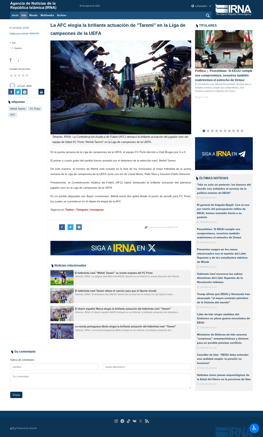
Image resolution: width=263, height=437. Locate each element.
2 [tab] (208, 131)
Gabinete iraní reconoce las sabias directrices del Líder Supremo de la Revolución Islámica (220, 278)
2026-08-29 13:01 (208, 242)
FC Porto (35, 108)
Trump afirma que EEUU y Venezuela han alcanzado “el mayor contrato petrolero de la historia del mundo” (223, 298)
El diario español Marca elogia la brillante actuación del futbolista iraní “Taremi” (123, 308)
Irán (24, 15)
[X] (140, 421)
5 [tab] (221, 131)
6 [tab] (225, 131)
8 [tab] (233, 131)
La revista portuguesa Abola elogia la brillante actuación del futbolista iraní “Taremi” (125, 326)
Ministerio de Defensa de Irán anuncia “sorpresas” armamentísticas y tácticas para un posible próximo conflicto (223, 338)
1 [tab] (204, 131)
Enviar (16, 394)
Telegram (82, 209)
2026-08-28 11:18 (208, 348)
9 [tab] (238, 131)
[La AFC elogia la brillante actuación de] (120, 87)
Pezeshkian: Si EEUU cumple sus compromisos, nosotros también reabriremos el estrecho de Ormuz (223, 75)
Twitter (70, 209)
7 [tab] (229, 131)
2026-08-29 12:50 (208, 267)
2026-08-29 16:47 (208, 198)
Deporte (18, 48)
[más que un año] (62, 277)
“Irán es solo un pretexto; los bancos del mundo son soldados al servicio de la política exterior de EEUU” (224, 188)
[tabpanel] (224, 64)
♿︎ (254, 427)
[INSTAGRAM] (116, 421)
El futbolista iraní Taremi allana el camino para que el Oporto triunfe (115, 290)
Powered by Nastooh (27, 428)
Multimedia (47, 15)
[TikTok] (128, 421)
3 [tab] (212, 131)
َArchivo (61, 15)
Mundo (33, 15)
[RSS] (146, 421)
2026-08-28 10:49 (208, 368)
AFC (12, 114)
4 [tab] (216, 131)
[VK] (134, 421)
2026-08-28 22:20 (208, 327)
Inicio (15, 15)
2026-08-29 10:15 (208, 307)
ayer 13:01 (203, 97)
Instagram (97, 209)
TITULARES (208, 25)
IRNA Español (41, 6)
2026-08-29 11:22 (208, 287)
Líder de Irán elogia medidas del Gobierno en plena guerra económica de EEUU (223, 318)
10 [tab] (242, 131)
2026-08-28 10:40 (208, 384)
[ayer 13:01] (224, 49)
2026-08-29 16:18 (208, 222)
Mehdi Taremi (17, 108)
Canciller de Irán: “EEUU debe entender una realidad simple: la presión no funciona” (223, 359)
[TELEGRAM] (122, 421)
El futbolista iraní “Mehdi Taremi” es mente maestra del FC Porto (114, 272)
